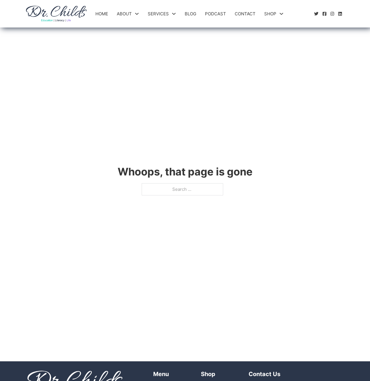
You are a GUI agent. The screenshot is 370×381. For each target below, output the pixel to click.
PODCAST (215, 14)
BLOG (190, 14)
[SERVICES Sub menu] (174, 14)
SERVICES (158, 14)
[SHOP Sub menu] (281, 14)
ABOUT (124, 14)
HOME (101, 14)
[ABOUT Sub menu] (137, 14)
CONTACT (245, 14)
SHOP (270, 14)
